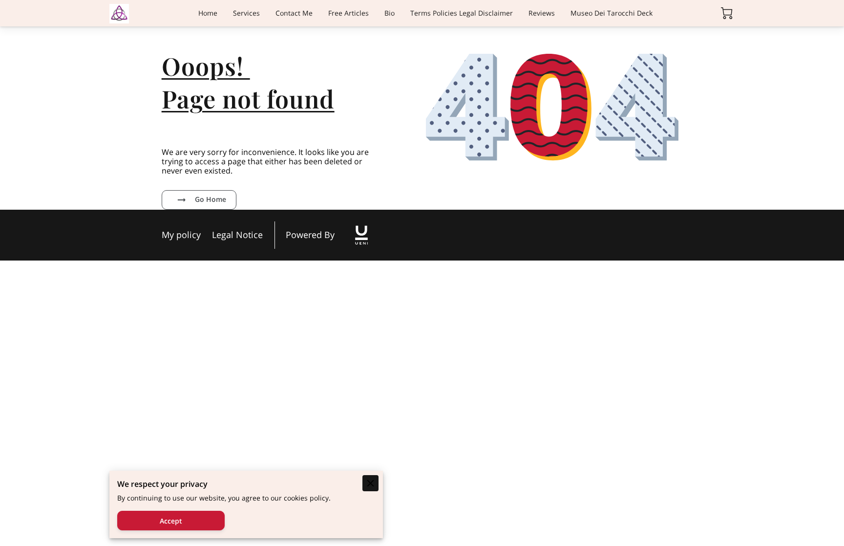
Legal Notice (237, 234)
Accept (171, 520)
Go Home (210, 199)
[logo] (361, 235)
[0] (727, 13)
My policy (181, 234)
